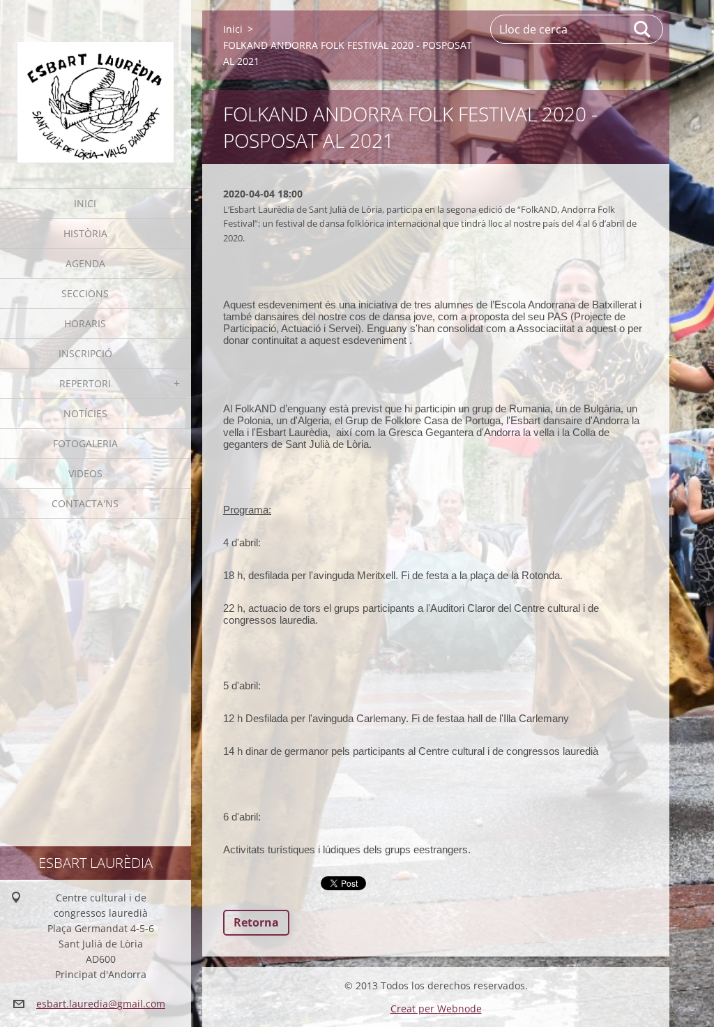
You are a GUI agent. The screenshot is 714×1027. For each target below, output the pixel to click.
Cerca (643, 29)
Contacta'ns (85, 503)
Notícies (85, 413)
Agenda (85, 263)
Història (85, 233)
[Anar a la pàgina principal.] (95, 85)
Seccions (85, 293)
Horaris (85, 323)
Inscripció (85, 353)
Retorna (256, 922)
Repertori (85, 383)
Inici (85, 203)
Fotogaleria (85, 443)
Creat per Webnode (436, 1008)
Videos (85, 473)
